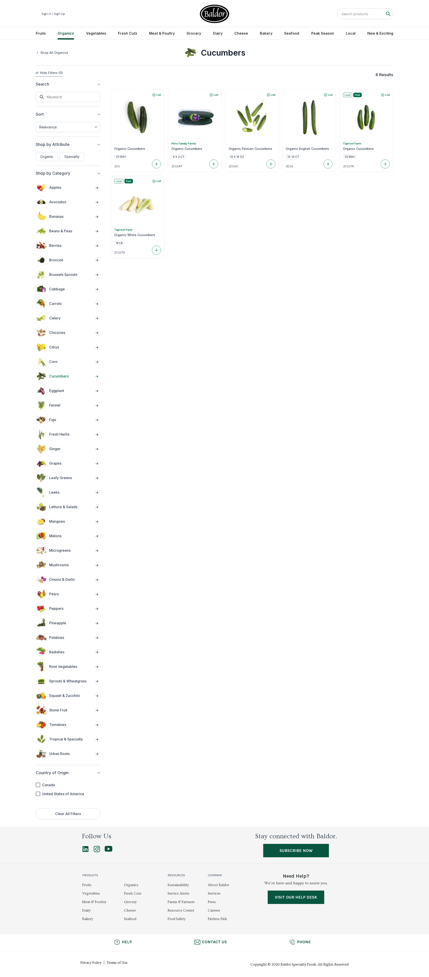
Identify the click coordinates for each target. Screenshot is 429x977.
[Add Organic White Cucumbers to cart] (156, 250)
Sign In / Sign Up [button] (53, 14)
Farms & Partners (181, 902)
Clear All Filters (68, 813)
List (158, 94)
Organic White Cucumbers (134, 235)
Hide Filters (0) (51, 73)
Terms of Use (117, 963)
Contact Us (214, 941)
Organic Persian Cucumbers (250, 149)
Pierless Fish (217, 919)
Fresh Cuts (127, 33)
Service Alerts (178, 893)
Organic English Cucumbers (307, 149)
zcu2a (233, 166)
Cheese (241, 33)
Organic (46, 156)
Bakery (266, 33)
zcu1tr (348, 166)
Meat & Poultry (162, 33)
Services (214, 893)
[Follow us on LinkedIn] (85, 851)
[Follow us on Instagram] (97, 851)
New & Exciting (380, 33)
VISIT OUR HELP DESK (296, 897)
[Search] (388, 13)
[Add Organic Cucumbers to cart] (156, 163)
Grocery (194, 33)
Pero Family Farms (183, 143)
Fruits (41, 33)
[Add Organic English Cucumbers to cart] (328, 163)
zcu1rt (177, 166)
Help (127, 941)
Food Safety (176, 919)
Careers (214, 910)
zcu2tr (119, 252)
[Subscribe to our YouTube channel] (108, 851)
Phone (304, 941)
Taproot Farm (352, 143)
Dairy (218, 33)
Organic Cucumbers (129, 149)
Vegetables (96, 33)
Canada (48, 785)
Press (212, 902)
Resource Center (181, 910)
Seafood (291, 33)
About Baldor (218, 885)
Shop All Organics (54, 53)
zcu (117, 166)
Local (350, 33)
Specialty (72, 156)
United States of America (63, 794)
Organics (66, 33)
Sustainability (178, 885)
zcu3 (289, 166)
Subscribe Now (296, 850)
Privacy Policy (90, 963)
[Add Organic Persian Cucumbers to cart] (270, 163)
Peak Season (322, 33)
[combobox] (68, 127)
